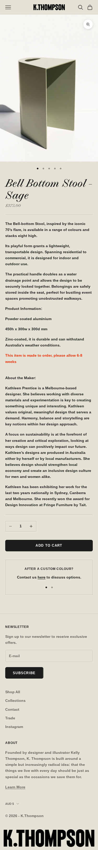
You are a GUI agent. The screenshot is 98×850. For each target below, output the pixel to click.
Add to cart (49, 545)
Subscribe (24, 673)
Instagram (14, 727)
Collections (15, 700)
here (41, 577)
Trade (10, 718)
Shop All (12, 692)
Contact (12, 709)
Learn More (15, 787)
